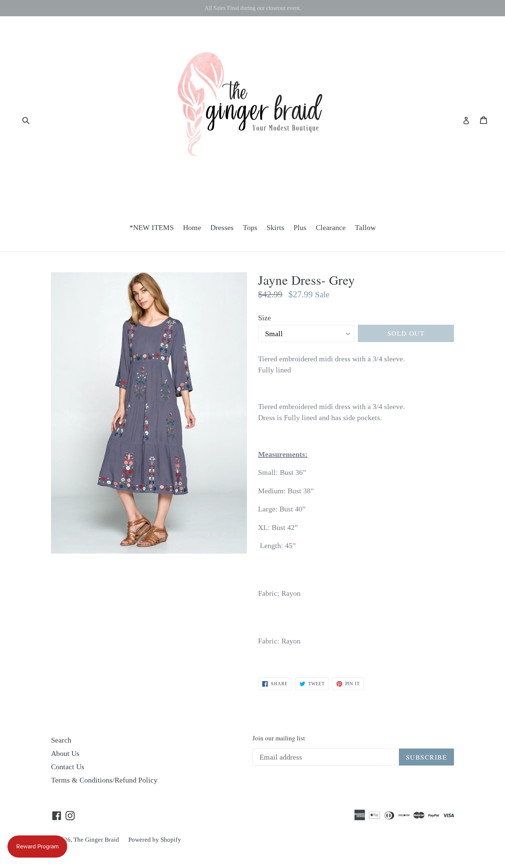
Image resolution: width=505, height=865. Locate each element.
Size (264, 318)
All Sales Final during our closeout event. (252, 8)
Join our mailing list (279, 738)
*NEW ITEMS (151, 227)
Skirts (275, 227)
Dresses (222, 227)
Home (192, 227)
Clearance (331, 227)
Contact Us (67, 767)
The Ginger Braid (96, 839)
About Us (65, 753)
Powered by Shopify (154, 839)
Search (61, 740)
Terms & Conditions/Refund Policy (104, 780)
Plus (300, 227)
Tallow (365, 227)
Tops (250, 227)
